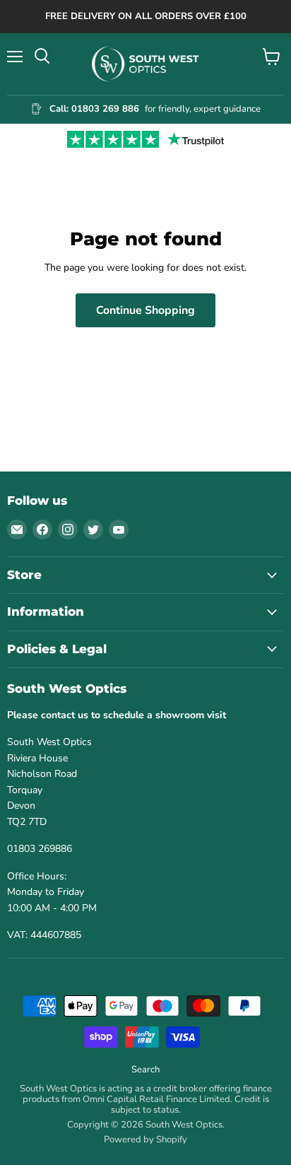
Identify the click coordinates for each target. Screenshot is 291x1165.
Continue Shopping (145, 310)
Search (145, 1069)
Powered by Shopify (145, 1139)
